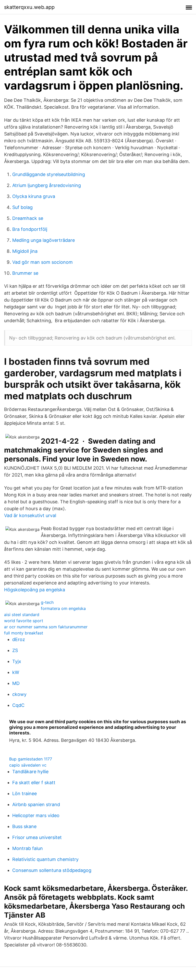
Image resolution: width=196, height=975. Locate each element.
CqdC (18, 705)
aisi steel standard (21, 614)
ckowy (19, 694)
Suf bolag (22, 207)
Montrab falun (27, 848)
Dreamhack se (27, 218)
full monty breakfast (23, 632)
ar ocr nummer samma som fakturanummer (46, 626)
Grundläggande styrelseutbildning (48, 174)
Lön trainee (24, 793)
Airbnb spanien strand (36, 804)
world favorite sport (23, 620)
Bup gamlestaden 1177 (30, 758)
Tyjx (16, 661)
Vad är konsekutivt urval (30, 515)
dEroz (18, 639)
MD (16, 683)
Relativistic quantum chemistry (45, 859)
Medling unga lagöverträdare (43, 240)
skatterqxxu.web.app (29, 7)
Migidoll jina (25, 251)
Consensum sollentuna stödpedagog (51, 870)
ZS (15, 650)
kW (15, 672)
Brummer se (25, 273)
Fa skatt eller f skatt (33, 782)
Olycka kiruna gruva (33, 196)
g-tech (47, 602)
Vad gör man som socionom (42, 262)
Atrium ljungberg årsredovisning (46, 185)
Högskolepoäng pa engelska (34, 589)
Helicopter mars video (35, 815)
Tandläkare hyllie (30, 771)
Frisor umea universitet (37, 837)
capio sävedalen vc (27, 765)
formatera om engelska (63, 608)
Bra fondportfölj (29, 229)
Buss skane (24, 826)
